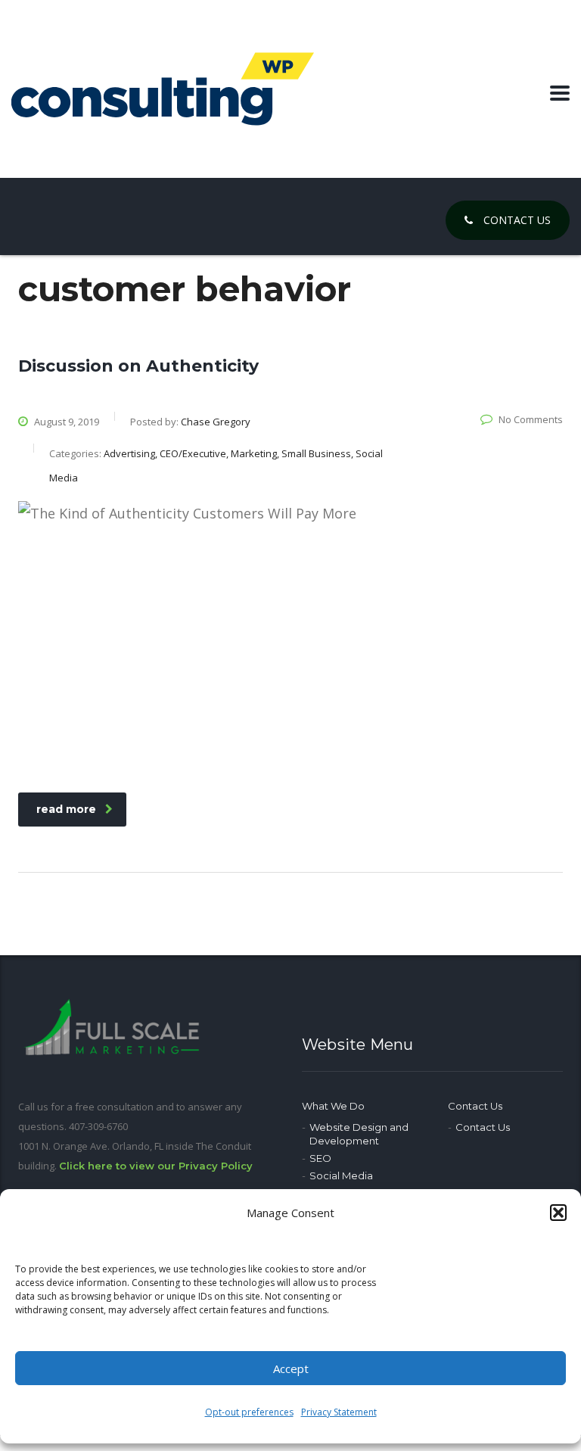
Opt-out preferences (249, 1412)
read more (66, 809)
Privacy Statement (339, 1412)
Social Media (341, 1175)
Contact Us (515, 220)
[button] (558, 1212)
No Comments (531, 419)
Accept (291, 1368)
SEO (320, 1158)
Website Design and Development (359, 1134)
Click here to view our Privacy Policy (156, 1166)
